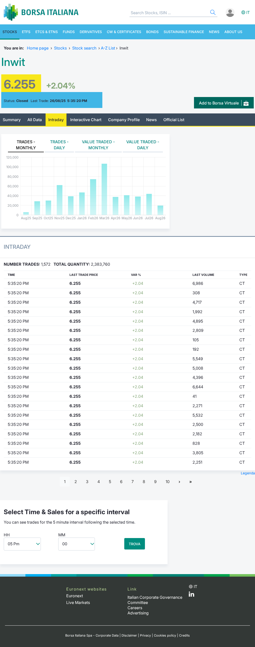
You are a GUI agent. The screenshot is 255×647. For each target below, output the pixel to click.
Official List (173, 119)
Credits (184, 635)
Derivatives (91, 32)
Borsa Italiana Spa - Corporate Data (92, 635)
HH (7, 534)
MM (61, 534)
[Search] (212, 13)
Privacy (145, 635)
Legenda (248, 473)
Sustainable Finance (184, 32)
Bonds (152, 32)
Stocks (9, 32)
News (214, 32)
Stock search (84, 48)
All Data (34, 119)
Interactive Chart (85, 119)
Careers (135, 607)
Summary (12, 119)
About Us (233, 32)
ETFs (26, 32)
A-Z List (108, 48)
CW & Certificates (124, 32)
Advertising (138, 612)
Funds (69, 32)
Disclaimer (129, 635)
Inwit (13, 62)
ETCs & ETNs (46, 32)
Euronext (74, 595)
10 (168, 481)
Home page (38, 48)
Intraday (56, 119)
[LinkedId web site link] (191, 595)
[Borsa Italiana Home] (41, 12)
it (248, 12)
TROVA (134, 544)
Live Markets (78, 602)
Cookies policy (165, 635)
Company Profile (124, 119)
